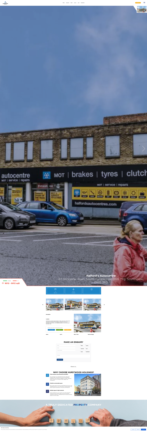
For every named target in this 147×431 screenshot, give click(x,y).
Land (78, 2)
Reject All (138, 429)
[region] (73, 429)
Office (64, 2)
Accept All (143, 429)
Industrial (67, 2)
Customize (133, 429)
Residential (82, 2)
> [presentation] (104, 304)
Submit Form (59, 359)
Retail (71, 2)
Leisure (75, 2)
